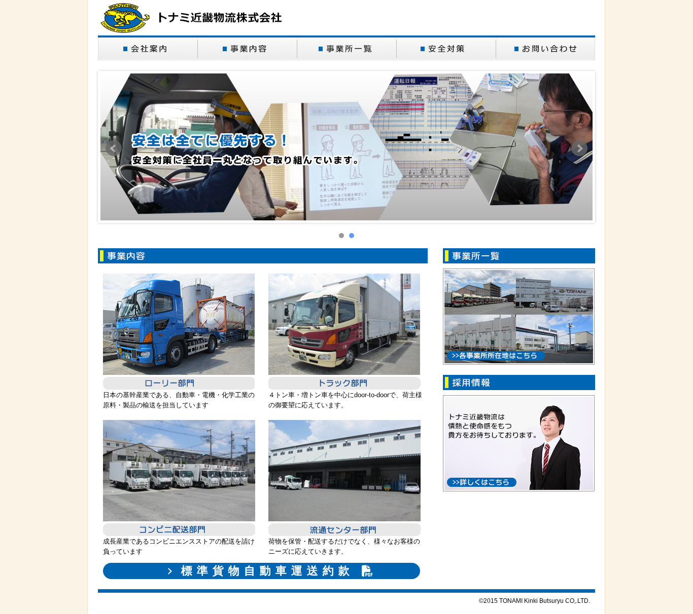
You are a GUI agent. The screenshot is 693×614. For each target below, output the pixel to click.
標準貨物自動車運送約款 (267, 570)
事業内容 (247, 48)
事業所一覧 (346, 48)
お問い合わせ (545, 48)
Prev (114, 148)
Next (579, 148)
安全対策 (446, 48)
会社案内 (147, 48)
